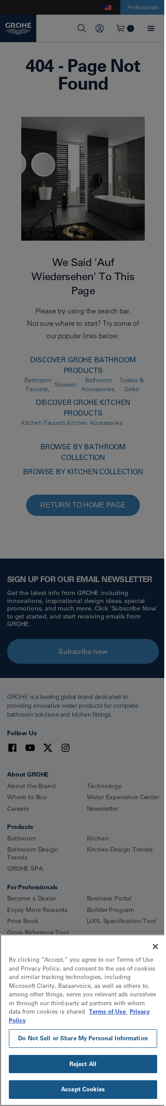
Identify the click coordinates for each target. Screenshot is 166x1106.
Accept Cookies (83, 1089)
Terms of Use (108, 1011)
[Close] (155, 946)
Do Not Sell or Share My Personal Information (83, 1038)
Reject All (83, 1063)
